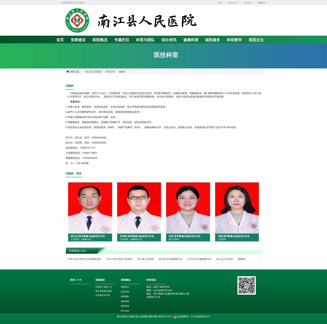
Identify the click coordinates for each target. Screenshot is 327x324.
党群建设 (78, 39)
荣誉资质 (125, 305)
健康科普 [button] (190, 39)
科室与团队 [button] (145, 39)
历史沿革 (125, 291)
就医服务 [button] (212, 39)
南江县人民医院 (93, 71)
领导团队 (125, 296)
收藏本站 (262, 2)
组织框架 (125, 301)
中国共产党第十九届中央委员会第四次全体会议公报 (103, 290)
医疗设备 (125, 310)
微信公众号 (233, 2)
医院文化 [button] (256, 39)
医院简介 (125, 286)
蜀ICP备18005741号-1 (161, 316)
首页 (220, 2)
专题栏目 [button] (121, 39)
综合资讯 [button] (169, 39)
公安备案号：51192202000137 (193, 316)
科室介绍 (110, 71)
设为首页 (248, 2)
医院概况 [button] (99, 39)
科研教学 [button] (234, 39)
